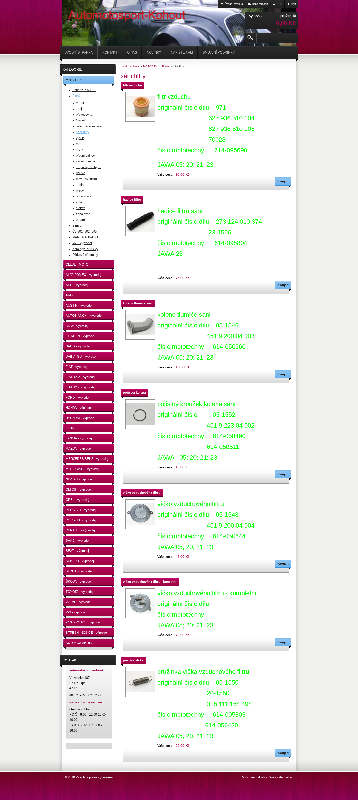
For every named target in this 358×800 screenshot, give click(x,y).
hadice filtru (132, 199)
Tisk (293, 3)
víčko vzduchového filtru (141, 492)
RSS (279, 3)
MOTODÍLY (150, 66)
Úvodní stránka (130, 66)
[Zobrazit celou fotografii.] (140, 107)
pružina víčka (133, 660)
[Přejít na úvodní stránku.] (74, 14)
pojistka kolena (134, 392)
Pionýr (165, 66)
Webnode (276, 777)
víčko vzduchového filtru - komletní (149, 582)
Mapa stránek (260, 3)
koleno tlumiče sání (138, 303)
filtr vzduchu (132, 85)
